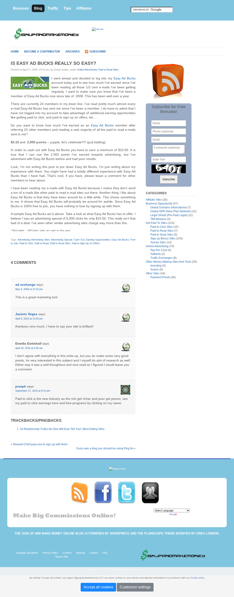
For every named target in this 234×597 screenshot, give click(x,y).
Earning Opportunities (98, 239)
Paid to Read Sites (108, 69)
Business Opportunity (159, 203)
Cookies (67, 552)
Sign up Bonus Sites (163, 238)
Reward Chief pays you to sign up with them (40, 444)
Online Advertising (87, 69)
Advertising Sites (40, 239)
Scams (154, 269)
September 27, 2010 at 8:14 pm (32, 390)
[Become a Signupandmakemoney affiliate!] (152, 492)
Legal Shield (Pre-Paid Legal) (168, 215)
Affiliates (83, 8)
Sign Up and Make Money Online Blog (52, 533)
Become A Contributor (42, 51)
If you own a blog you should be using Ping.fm (104, 448)
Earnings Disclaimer (27, 552)
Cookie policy (197, 577)
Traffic (53, 8)
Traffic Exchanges (161, 257)
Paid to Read (42, 243)
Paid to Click (26, 243)
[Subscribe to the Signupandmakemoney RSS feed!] (82, 492)
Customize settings (135, 587)
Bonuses (21, 8)
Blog (38, 8)
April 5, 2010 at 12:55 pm (29, 318)
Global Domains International (168, 207)
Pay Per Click (158, 250)
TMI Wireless (158, 219)
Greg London (207, 533)
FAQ (104, 552)
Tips (67, 8)
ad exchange (25, 284)
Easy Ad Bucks (125, 78)
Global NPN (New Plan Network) (170, 211)
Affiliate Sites (154, 199)
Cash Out (79, 239)
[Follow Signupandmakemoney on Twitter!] (129, 492)
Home (15, 51)
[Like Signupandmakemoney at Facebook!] (105, 492)
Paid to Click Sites (161, 226)
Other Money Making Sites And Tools (168, 261)
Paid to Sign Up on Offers (86, 243)
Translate (183, 514)
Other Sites (153, 273)
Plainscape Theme (159, 533)
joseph (20, 386)
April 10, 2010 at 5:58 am (29, 348)
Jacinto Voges (26, 314)
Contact (93, 552)
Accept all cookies (98, 587)
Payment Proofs (160, 277)
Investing (156, 265)
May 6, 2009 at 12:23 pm (29, 289)
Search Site (61, 556)
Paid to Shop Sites (161, 234)
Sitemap (80, 552)
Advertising (24, 239)
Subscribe (98, 51)
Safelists (155, 254)
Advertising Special (61, 239)
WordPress (119, 533)
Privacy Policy (50, 552)
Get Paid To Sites (156, 223)
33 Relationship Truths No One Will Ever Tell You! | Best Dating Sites (62, 429)
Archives (72, 51)
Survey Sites (158, 242)
